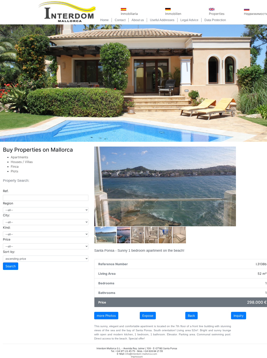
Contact (120, 20)
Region (8, 203)
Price (6, 239)
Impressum (137, 356)
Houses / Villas (22, 162)
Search (10, 266)
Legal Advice (189, 20)
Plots (14, 171)
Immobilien (173, 14)
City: (6, 215)
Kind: (6, 227)
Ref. (5, 191)
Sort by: (9, 252)
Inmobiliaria (129, 14)
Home (104, 20)
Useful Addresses (162, 20)
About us (138, 20)
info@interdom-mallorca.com (141, 353)
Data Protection (215, 20)
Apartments (19, 157)
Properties (216, 14)
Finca (15, 166)
